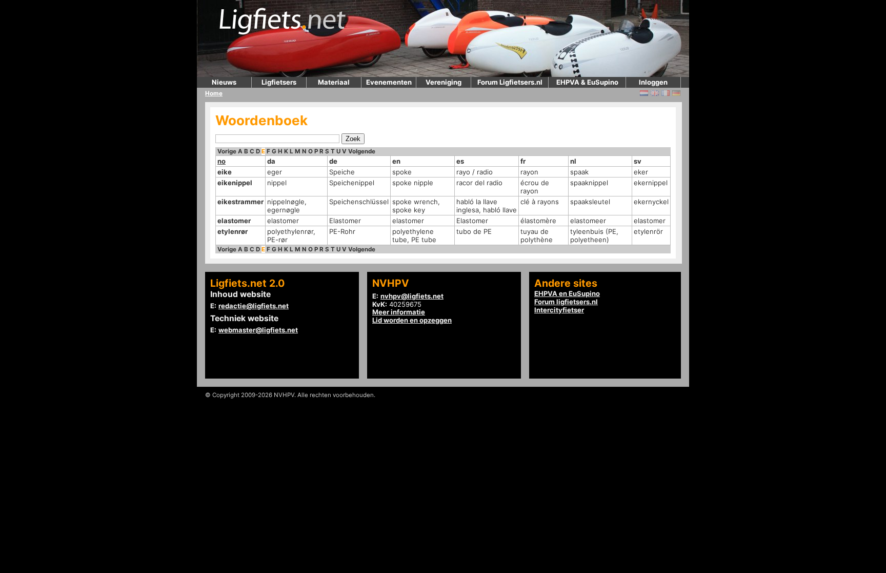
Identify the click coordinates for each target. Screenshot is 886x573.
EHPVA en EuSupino (567, 293)
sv (637, 161)
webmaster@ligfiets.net (258, 330)
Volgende (361, 151)
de (333, 161)
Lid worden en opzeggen (412, 320)
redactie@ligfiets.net (253, 306)
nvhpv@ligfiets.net (412, 296)
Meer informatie (398, 312)
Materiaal (334, 82)
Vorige (226, 151)
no (221, 161)
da (271, 161)
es (460, 161)
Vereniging (443, 82)
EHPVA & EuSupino (587, 82)
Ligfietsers (278, 82)
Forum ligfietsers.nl (566, 302)
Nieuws (224, 82)
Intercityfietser (559, 310)
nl (573, 161)
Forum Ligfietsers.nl (509, 82)
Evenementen (389, 82)
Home (214, 93)
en (396, 161)
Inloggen (653, 82)
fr (523, 161)
